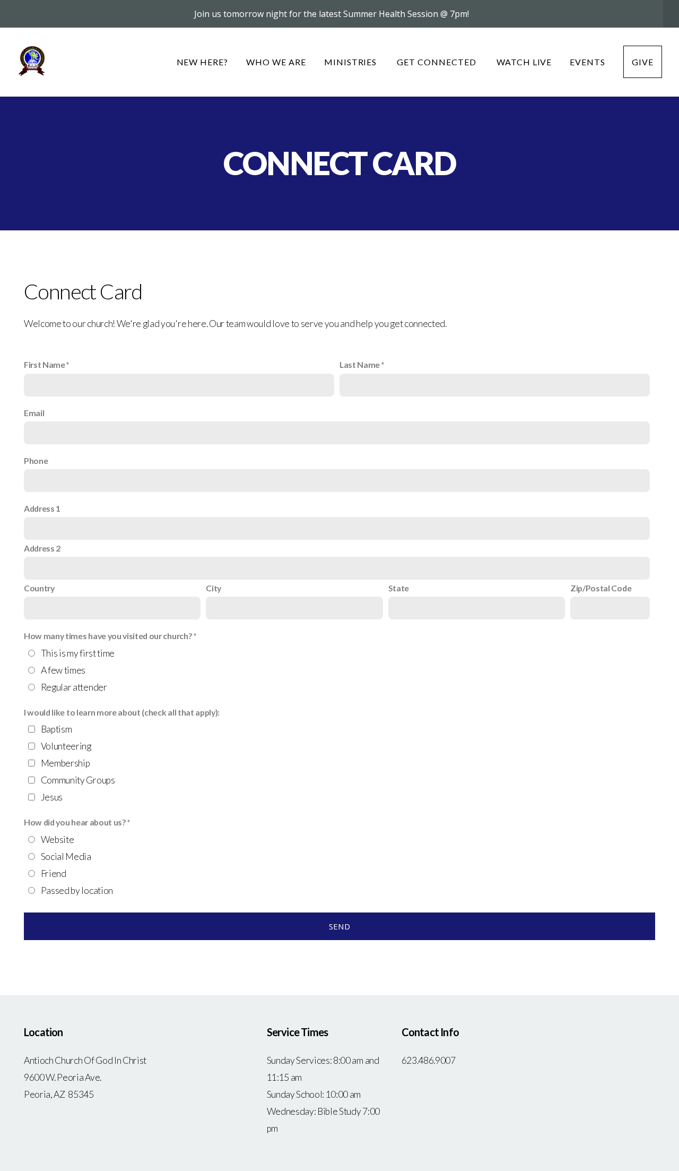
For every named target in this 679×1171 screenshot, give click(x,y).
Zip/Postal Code (600, 588)
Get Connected (437, 62)
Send (339, 926)
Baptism (56, 729)
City (213, 588)
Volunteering (66, 746)
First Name (44, 364)
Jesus (52, 797)
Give (643, 62)
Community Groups (78, 780)
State (398, 588)
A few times (63, 670)
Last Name (360, 364)
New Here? (203, 62)
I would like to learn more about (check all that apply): (122, 712)
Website (57, 839)
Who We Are (276, 62)
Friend (53, 873)
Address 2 (42, 548)
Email (34, 413)
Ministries (351, 62)
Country (39, 588)
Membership (65, 763)
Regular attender (74, 687)
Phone (36, 460)
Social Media (66, 856)
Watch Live (524, 62)
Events (587, 62)
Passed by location (77, 890)
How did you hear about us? (75, 822)
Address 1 (42, 508)
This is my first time (78, 653)
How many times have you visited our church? (108, 636)
